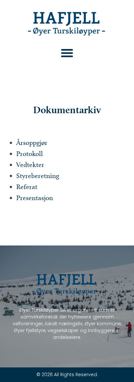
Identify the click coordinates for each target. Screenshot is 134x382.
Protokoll (29, 153)
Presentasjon (34, 198)
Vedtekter (30, 165)
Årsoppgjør (31, 142)
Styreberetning (37, 176)
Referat (26, 187)
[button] (67, 53)
